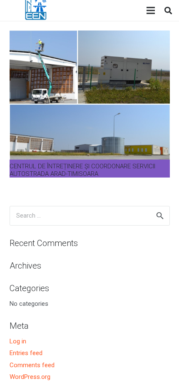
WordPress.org (30, 377)
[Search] (168, 10)
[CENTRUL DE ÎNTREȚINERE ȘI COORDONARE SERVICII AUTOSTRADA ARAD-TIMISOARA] (90, 35)
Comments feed (32, 365)
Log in (18, 341)
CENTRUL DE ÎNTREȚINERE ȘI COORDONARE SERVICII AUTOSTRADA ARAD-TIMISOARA (82, 170)
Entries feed (26, 353)
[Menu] (151, 10)
